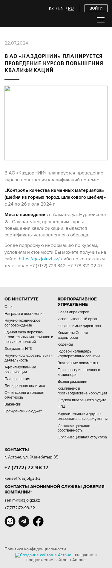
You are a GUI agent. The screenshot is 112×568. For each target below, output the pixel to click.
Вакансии (12, 404)
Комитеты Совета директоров (73, 335)
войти (96, 8)
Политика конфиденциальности (35, 549)
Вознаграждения (72, 381)
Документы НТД (18, 348)
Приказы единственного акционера (79, 372)
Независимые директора (79, 325)
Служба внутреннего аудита (82, 400)
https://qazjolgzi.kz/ (39, 258)
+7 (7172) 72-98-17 (26, 467)
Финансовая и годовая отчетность (24, 395)
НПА (62, 406)
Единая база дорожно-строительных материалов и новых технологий (28, 336)
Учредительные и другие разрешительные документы (83, 416)
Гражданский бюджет (23, 411)
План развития (17, 378)
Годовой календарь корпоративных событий (79, 353)
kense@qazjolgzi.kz (22, 478)
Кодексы (65, 344)
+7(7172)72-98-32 (19, 508)
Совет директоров (73, 312)
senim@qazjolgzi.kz (22, 500)
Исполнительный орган (78, 318)
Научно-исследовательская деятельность (28, 358)
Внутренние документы (78, 362)
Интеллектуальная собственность (74, 428)
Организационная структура (82, 437)
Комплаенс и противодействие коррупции (82, 390)
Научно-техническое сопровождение (22, 323)
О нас (9, 306)
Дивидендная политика (24, 385)
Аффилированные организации (20, 369)
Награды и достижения (24, 313)
